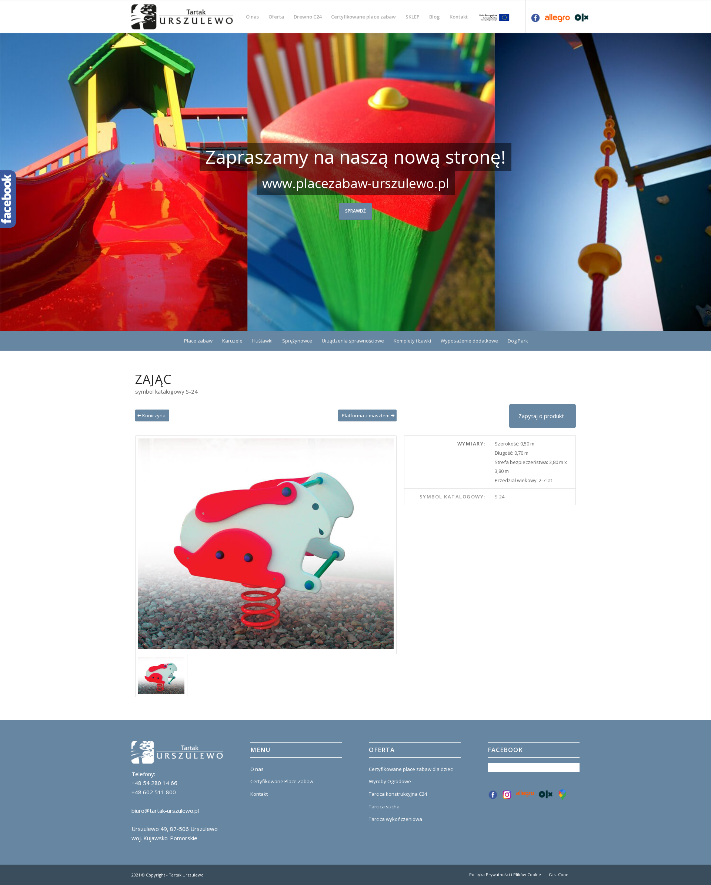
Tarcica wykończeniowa (395, 819)
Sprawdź (355, 211)
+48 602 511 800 (153, 792)
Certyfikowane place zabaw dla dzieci (411, 769)
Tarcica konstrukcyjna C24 (398, 794)
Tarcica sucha (384, 806)
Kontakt (259, 794)
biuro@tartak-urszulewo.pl (165, 810)
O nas (257, 769)
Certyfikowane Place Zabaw (281, 781)
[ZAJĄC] (266, 544)
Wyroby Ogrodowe (390, 781)
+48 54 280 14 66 (154, 783)
